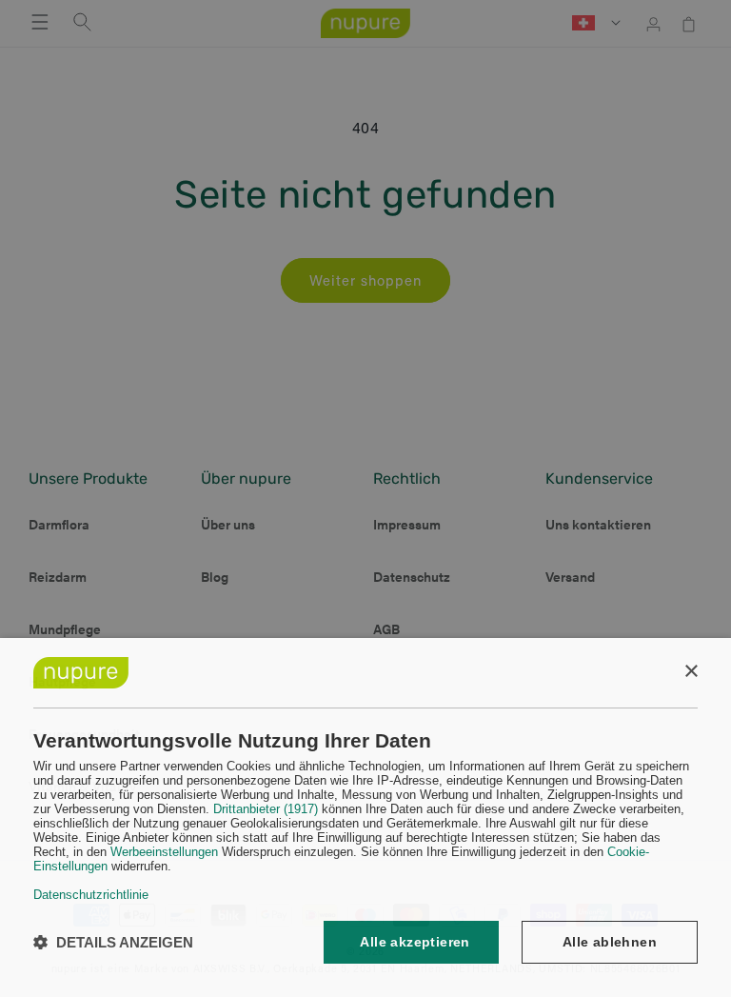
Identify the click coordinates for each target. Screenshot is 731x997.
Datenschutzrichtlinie (90, 894)
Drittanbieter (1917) (265, 809)
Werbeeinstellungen (164, 852)
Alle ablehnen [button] (610, 941)
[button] (113, 942)
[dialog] (365, 817)
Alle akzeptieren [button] (414, 941)
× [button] (690, 672)
